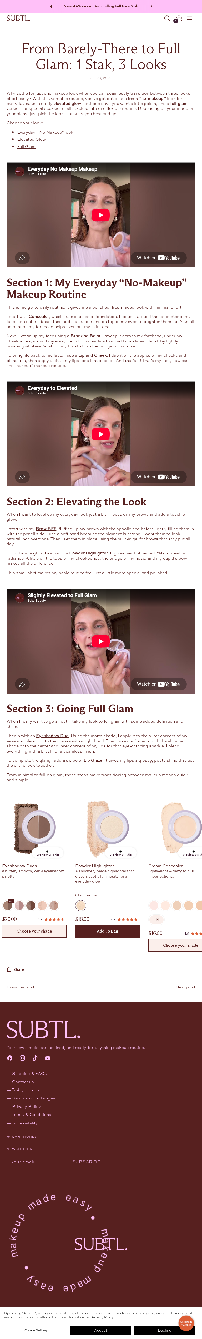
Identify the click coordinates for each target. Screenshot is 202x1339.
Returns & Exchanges (33, 1098)
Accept (100, 1330)
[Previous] (50, 6)
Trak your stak (26, 1090)
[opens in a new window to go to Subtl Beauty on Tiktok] (35, 1058)
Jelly (19, 905)
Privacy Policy (103, 1317)
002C (165, 905)
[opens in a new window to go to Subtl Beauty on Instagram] (22, 1058)
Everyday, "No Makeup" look (45, 132)
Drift (7, 905)
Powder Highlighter (94, 866)
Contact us (23, 1082)
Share (18, 969)
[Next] (152, 6)
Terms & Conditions (31, 1114)
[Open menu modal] (189, 18)
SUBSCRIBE (86, 1161)
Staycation (53, 905)
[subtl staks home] (18, 18)
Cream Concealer (165, 866)
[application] (186, 1323)
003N (177, 905)
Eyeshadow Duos (19, 866)
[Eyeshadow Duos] (34, 829)
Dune (30, 905)
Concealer (39, 316)
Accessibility (25, 1123)
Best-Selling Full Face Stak (116, 6)
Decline (164, 1330)
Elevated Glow (31, 139)
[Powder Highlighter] (107, 829)
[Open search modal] (167, 18)
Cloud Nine (42, 905)
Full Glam (26, 146)
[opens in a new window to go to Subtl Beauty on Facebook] (10, 1058)
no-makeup (152, 98)
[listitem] (156, 919)
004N (188, 905)
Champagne (80, 905)
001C (153, 905)
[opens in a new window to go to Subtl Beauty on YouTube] (47, 1058)
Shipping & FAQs (29, 1073)
